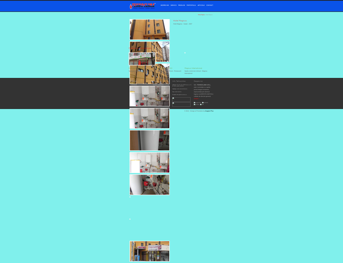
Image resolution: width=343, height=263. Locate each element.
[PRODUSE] (181, 5)
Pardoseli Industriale (158, 90)
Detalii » (196, 98)
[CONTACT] (209, 5)
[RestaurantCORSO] (164, 68)
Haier (132, 90)
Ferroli (133, 87)
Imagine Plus (209, 111)
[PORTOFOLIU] (190, 5)
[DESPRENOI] (164, 5)
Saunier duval (134, 93)
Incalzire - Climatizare (158, 84)
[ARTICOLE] (200, 5)
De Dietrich (134, 84)
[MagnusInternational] (193, 68)
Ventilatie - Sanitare (157, 87)
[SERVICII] (173, 5)
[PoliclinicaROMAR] (136, 68)
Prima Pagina (201, 14)
